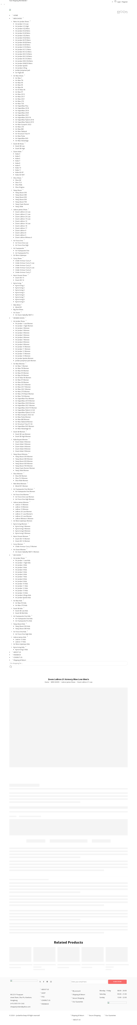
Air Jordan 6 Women (22, 337)
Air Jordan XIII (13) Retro (23, 54)
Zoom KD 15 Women (22, 539)
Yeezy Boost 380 (21, 195)
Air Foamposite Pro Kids (23, 621)
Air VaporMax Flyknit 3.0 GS (25, 412)
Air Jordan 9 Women (22, 344)
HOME (15, 15)
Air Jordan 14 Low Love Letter (22, 965)
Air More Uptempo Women (22, 521)
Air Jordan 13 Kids (21, 591)
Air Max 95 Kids (20, 603)
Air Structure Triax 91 (22, 134)
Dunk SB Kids (18, 608)
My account (77, 991)
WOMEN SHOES (18, 318)
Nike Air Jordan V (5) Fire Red (94, 964)
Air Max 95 (19, 85)
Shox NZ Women (21, 476)
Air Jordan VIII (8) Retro (23, 42)
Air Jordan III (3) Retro (22, 31)
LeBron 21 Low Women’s (24, 514)
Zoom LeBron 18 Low (22, 223)
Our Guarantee (78, 1002)
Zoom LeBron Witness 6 (23, 237)
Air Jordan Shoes (19, 321)
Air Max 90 (19, 83)
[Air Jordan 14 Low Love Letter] (20, 954)
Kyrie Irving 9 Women (22, 533)
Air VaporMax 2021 (22, 115)
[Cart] (118, 12)
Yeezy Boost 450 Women (24, 461)
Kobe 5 (17, 156)
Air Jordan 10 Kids (21, 584)
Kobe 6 (17, 158)
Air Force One (18, 241)
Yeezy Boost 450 (21, 197)
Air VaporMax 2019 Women (25, 401)
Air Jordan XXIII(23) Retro (23, 63)
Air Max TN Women (22, 368)
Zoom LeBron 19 (21, 221)
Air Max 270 (19, 101)
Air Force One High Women (24, 499)
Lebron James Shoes (20, 210)
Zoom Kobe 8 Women (22, 449)
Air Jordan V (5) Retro (22, 36)
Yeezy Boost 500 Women (24, 463)
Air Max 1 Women (21, 366)
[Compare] (124, 12)
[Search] (126, 12)
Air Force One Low (21, 243)
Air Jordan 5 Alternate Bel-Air (69, 965)
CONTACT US (17, 657)
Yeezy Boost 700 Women (24, 466)
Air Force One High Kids (23, 634)
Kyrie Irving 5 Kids (21, 650)
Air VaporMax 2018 (22, 108)
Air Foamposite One (22, 251)
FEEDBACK (17, 655)
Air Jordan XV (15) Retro (23, 59)
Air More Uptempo (19, 255)
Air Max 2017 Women (23, 387)
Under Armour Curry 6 (23, 270)
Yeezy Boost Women (20, 454)
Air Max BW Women (22, 419)
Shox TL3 (18, 182)
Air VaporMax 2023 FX (23, 117)
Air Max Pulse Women (23, 417)
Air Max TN (19, 80)
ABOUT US (17, 652)
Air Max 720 (19, 104)
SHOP (43, 993)
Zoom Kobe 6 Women (22, 446)
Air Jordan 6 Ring (21, 68)
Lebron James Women (21, 502)
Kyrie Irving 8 (19, 299)
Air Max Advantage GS (23, 429)
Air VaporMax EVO (21, 138)
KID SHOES (17, 555)
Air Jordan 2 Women (22, 328)
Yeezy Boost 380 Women (24, 459)
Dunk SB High (20, 148)
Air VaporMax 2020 (22, 113)
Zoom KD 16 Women (22, 541)
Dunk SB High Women (23, 436)
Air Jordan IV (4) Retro (22, 33)
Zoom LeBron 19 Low (22, 219)
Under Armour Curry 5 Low (24, 263)
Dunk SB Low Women (22, 434)
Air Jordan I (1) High (22, 26)
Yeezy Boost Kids (19, 624)
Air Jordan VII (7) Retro (23, 40)
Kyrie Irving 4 (19, 290)
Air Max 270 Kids (21, 605)
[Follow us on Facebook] (43, 981)
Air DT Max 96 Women (23, 378)
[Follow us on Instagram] (51, 982)
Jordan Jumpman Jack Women (25, 361)
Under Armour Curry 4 (23, 261)
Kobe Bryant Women (20, 439)
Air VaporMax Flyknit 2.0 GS (25, 410)
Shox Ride (18, 185)
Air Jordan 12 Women (22, 351)
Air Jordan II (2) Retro (22, 29)
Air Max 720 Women (22, 396)
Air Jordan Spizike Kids (23, 598)
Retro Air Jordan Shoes (21, 22)
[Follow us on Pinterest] (47, 981)
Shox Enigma (19, 187)
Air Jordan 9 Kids (21, 581)
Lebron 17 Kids (20, 642)
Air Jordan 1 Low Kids (22, 560)
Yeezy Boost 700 (21, 202)
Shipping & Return (19, 660)
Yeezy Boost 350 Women (24, 456)
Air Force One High (21, 245)
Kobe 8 (17, 163)
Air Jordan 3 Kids (21, 567)
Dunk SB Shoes (18, 144)
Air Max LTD (19, 127)
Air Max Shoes (18, 76)
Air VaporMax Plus (21, 106)
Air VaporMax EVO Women (24, 426)
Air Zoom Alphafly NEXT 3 (24, 315)
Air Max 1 (18, 78)
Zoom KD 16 (19, 280)
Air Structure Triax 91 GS (23, 424)
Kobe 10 (18, 168)
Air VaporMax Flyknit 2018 (24, 120)
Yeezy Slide (19, 206)
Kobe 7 (17, 161)
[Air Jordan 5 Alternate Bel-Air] (68, 954)
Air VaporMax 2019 (22, 111)
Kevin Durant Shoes (20, 275)
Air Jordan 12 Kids (21, 588)
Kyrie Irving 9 (19, 302)
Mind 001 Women (21, 486)
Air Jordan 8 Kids (21, 579)
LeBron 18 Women (21, 507)
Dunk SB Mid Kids (21, 613)
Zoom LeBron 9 (20, 230)
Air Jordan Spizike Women (24, 358)
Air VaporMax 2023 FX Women (26, 408)
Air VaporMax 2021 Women (25, 405)
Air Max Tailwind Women (24, 422)
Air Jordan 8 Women (22, 342)
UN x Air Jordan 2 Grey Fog (44, 965)
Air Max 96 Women (22, 375)
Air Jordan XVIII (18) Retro (24, 61)
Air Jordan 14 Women (22, 356)
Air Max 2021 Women (23, 389)
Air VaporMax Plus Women (24, 398)
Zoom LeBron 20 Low (22, 217)
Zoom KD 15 (19, 278)
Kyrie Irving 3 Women (22, 526)
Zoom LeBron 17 (21, 228)
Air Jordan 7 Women (22, 340)
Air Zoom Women (19, 550)
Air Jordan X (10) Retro (23, 47)
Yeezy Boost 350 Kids (22, 626)
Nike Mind (16, 305)
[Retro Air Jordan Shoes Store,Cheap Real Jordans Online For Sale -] (32, 10)
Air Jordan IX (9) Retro (22, 45)
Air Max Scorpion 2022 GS (24, 415)
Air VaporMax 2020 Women (25, 403)
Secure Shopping (78, 998)
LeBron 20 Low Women (23, 511)
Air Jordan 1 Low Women (24, 323)
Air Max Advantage (21, 141)
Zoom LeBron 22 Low (22, 212)
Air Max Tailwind (21, 131)
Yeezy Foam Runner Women (25, 468)
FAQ (42, 997)
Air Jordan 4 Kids (21, 570)
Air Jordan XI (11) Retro (23, 49)
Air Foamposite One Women (23, 489)
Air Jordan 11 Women (22, 349)
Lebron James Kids (19, 637)
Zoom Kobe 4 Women (22, 442)
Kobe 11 (18, 170)
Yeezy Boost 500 (21, 199)
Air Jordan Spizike (21, 66)
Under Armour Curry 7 (23, 272)
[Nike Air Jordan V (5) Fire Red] (93, 954)
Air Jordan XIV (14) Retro (23, 56)
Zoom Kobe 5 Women (22, 444)
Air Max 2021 (20, 99)
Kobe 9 (17, 165)
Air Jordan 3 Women (22, 330)
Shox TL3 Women (21, 478)
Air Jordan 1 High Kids (22, 563)
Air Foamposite (18, 248)
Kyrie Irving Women (20, 524)
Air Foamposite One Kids (21, 616)
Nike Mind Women (19, 484)
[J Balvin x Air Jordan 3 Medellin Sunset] (117, 954)
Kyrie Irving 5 (19, 292)
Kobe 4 (17, 154)
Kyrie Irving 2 (19, 285)
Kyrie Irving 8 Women (22, 531)
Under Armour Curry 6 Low (24, 268)
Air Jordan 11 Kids (21, 586)
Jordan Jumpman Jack (22, 70)
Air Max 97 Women (22, 380)
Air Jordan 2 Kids (21, 565)
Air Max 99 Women (22, 382)
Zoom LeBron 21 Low (22, 214)
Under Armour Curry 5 (23, 265)
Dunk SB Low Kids (21, 611)
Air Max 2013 (20, 94)
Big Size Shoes (18, 309)
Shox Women (18, 474)
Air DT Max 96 (20, 90)
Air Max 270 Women (22, 391)
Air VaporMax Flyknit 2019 (24, 122)
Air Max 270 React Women (24, 394)
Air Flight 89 (19, 73)
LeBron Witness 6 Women (24, 519)
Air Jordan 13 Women (22, 354)
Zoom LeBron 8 (20, 233)
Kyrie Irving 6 (19, 295)
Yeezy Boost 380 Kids (22, 629)
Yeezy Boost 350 (21, 193)
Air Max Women (19, 364)
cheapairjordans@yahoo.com (20, 1007)
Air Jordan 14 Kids (21, 593)
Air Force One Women (21, 494)
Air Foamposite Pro (22, 253)
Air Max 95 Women (22, 373)
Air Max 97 (19, 92)
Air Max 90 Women (22, 371)
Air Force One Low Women (24, 497)
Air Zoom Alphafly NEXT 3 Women (27, 552)
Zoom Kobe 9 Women (22, 451)
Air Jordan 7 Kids (21, 577)
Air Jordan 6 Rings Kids (23, 595)
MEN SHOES (17, 18)
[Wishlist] (121, 12)
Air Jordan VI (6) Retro (22, 38)
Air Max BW (19, 129)
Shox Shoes (17, 178)
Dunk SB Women (19, 432)
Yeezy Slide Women (22, 470)
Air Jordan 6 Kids (21, 574)
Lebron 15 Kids (20, 639)
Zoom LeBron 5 (20, 235)
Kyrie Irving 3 (19, 288)
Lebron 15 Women (21, 505)
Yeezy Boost (17, 190)
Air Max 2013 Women (23, 385)
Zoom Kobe (17, 152)
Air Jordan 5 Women (22, 335)
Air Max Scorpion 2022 (23, 124)
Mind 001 (18, 307)
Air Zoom (16, 313)
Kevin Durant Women (20, 536)
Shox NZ (18, 180)
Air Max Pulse (20, 136)
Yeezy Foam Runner (22, 204)
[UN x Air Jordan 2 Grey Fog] (44, 954)
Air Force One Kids (19, 632)
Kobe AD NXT (20, 175)
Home (47, 682)
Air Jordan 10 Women (22, 347)
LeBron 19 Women (21, 509)
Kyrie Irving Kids (18, 647)
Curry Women (18, 544)
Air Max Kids (17, 601)
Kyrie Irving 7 (19, 297)
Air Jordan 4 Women (22, 333)
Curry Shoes (17, 258)
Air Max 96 (19, 87)
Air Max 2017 (20, 97)
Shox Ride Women (21, 480)
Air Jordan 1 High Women (24, 326)
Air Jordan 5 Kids (21, 572)
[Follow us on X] (40, 981)
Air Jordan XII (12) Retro (23, 52)
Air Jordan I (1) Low (21, 24)
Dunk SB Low (20, 146)
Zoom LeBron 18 (21, 226)
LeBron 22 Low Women (23, 516)
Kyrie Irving (17, 283)
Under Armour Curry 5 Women (26, 546)
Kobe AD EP (19, 172)
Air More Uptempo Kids (21, 644)
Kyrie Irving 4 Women (22, 529)
